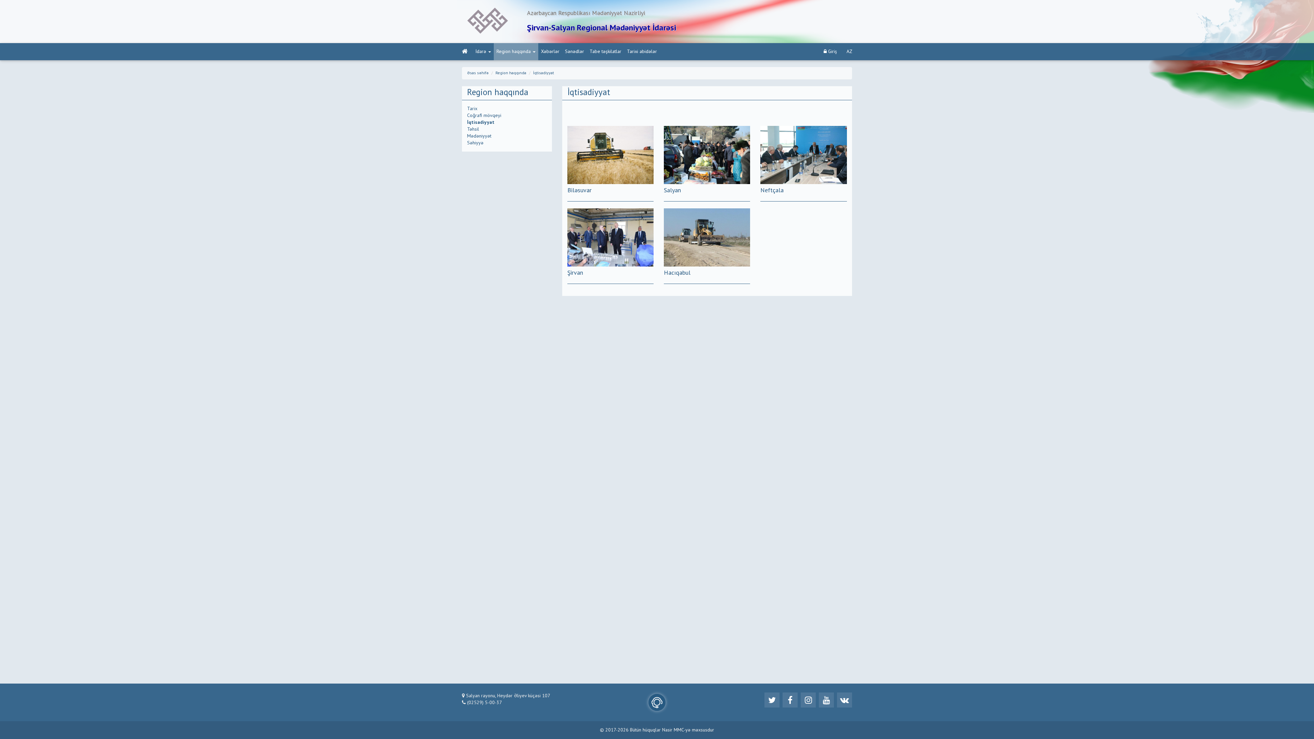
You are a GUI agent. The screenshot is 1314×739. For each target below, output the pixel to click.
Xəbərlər (550, 51)
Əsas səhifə (478, 73)
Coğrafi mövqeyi (484, 115)
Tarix (472, 108)
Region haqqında (514, 51)
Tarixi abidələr (642, 51)
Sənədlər (574, 51)
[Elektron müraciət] (657, 702)
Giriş (832, 51)
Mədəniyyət (479, 136)
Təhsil (473, 129)
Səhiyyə (475, 143)
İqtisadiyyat (543, 73)
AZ (849, 51)
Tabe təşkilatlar (605, 51)
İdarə (481, 51)
